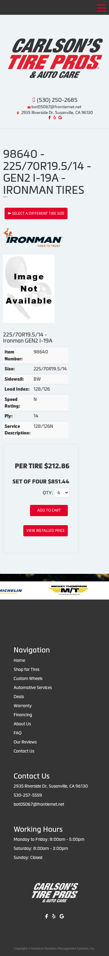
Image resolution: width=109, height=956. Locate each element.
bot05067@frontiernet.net (56, 107)
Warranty (23, 705)
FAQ (17, 732)
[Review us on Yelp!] (54, 118)
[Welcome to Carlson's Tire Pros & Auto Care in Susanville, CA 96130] (54, 52)
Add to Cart (49, 510)
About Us (22, 723)
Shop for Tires (26, 669)
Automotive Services (33, 687)
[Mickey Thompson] (42, 590)
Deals (19, 696)
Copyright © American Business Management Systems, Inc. (54, 948)
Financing (23, 714)
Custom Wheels (28, 678)
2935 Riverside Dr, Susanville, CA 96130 (57, 112)
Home (19, 660)
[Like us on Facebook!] (49, 118)
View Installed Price (45, 530)
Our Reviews (25, 742)
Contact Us (24, 751)
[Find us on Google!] (59, 118)
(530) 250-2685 (57, 100)
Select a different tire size (37, 213)
